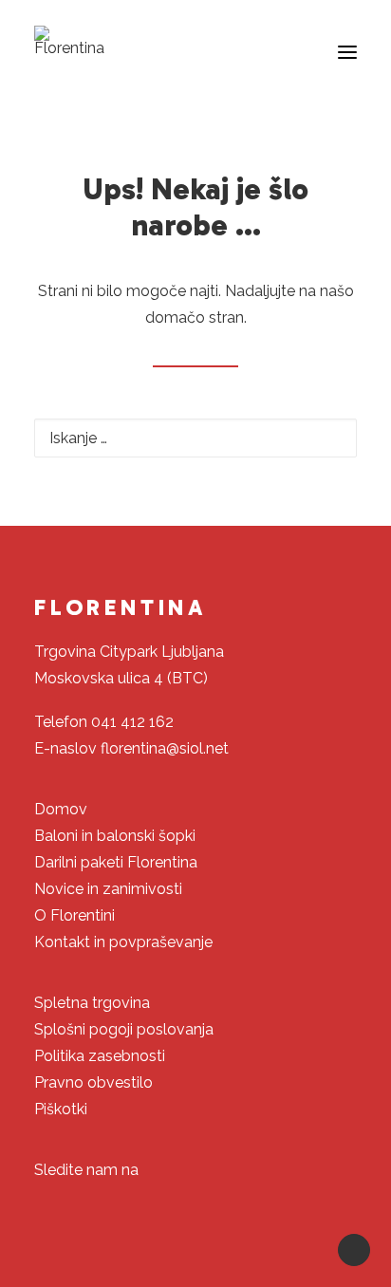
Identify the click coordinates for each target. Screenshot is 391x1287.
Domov (60, 809)
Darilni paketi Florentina (115, 862)
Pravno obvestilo (93, 1082)
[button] (347, 52)
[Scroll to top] (354, 1249)
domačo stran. (196, 317)
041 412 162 (132, 722)
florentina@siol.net (165, 748)
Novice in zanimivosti (108, 889)
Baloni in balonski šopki (115, 836)
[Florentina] (69, 41)
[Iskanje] (195, 438)
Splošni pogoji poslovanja (124, 1029)
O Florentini (74, 915)
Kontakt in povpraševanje (123, 942)
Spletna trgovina (92, 1003)
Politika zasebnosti (99, 1056)
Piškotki (60, 1109)
